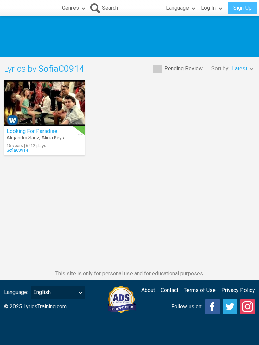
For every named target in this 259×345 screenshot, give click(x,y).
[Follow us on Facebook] (212, 306)
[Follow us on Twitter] (230, 306)
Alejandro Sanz (23, 137)
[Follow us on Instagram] (247, 306)
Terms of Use (200, 290)
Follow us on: (186, 306)
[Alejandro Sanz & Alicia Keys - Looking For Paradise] (44, 103)
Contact (169, 290)
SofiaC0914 (17, 150)
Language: (16, 292)
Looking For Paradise (32, 131)
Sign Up (242, 8)
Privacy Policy (238, 290)
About (148, 290)
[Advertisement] (129, 37)
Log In (208, 8)
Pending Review (183, 68)
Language (177, 8)
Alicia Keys (52, 137)
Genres (70, 8)
